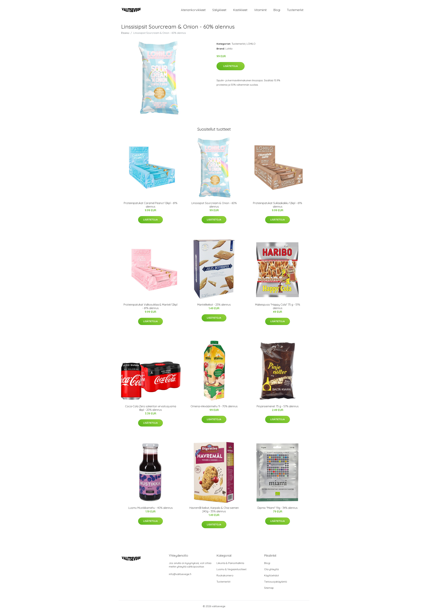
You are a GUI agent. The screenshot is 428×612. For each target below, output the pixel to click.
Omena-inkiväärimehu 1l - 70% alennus (214, 406)
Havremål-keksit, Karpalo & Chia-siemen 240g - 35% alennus (214, 509)
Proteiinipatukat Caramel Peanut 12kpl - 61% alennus (150, 204)
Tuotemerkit (295, 10)
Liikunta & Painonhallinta (230, 563)
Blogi (276, 10)
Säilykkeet (219, 10)
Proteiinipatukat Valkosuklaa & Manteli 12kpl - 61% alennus (150, 306)
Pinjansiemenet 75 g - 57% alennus (278, 406)
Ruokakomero (225, 575)
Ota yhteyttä (271, 569)
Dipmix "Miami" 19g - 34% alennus (277, 507)
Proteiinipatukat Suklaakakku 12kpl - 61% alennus (277, 204)
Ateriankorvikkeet (193, 10)
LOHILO (251, 43)
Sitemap (269, 587)
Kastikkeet (240, 10)
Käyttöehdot (271, 575)
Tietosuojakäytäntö (275, 581)
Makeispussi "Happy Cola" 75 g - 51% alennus (277, 306)
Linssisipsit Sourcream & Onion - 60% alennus (214, 204)
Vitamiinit (260, 10)
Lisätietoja (230, 66)
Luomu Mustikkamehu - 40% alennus (150, 507)
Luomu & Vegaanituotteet (231, 569)
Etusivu (125, 32)
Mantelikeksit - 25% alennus (214, 304)
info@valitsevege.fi (180, 574)
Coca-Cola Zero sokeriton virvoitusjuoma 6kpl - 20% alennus (150, 408)
